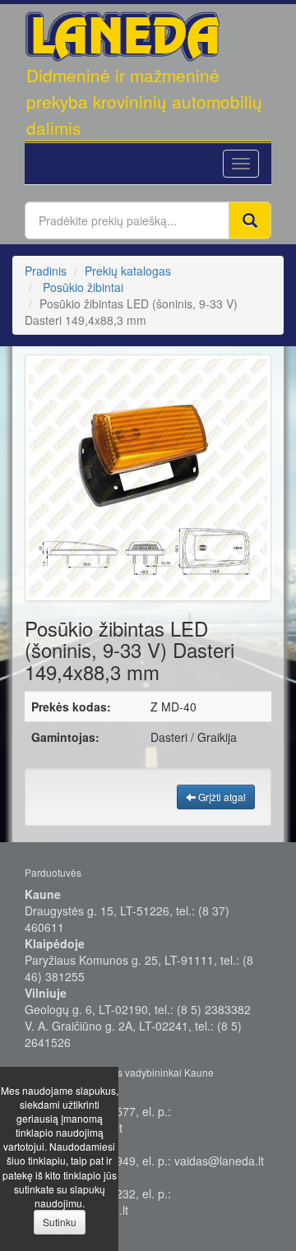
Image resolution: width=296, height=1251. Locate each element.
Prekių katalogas (128, 270)
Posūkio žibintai (83, 287)
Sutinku (59, 1222)
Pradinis (46, 270)
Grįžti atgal (221, 797)
